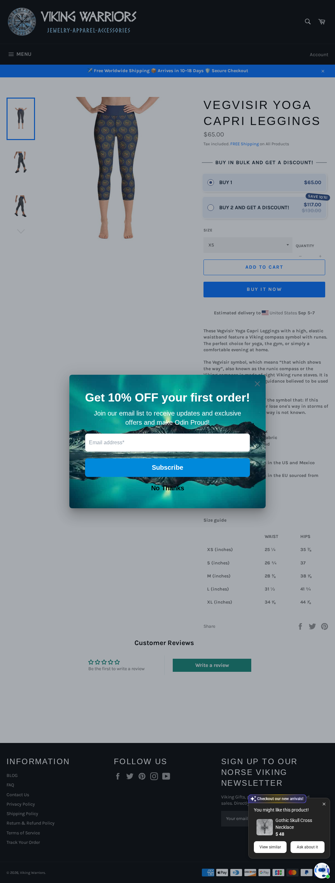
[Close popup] (324, 804)
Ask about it (307, 847)
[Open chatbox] (322, 870)
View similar (270, 847)
